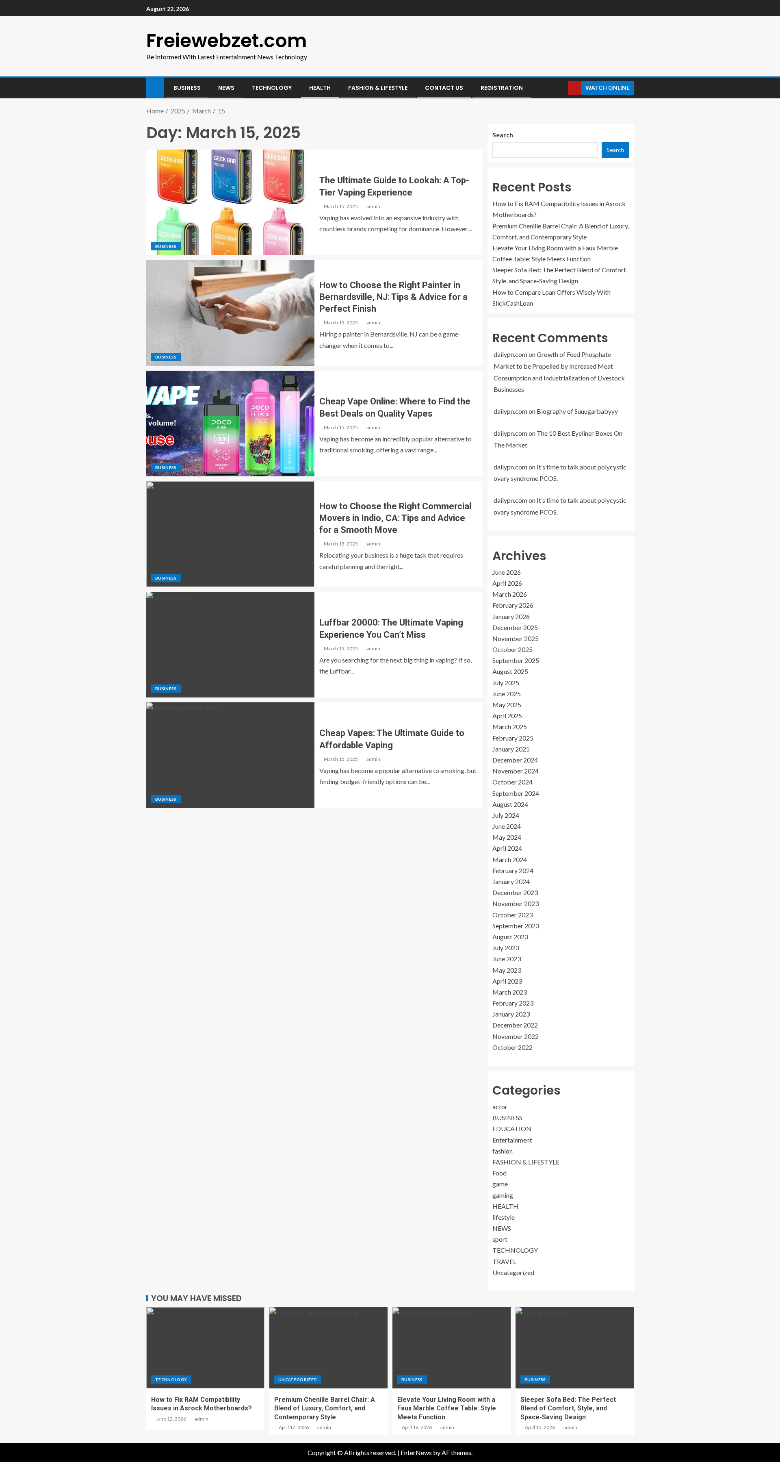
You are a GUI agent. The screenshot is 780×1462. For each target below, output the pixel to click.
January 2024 (511, 881)
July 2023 (505, 947)
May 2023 (506, 970)
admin (373, 206)
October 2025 (512, 649)
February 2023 (512, 1003)
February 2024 (512, 870)
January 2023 (511, 1014)
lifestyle (503, 1217)
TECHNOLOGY (272, 88)
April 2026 (507, 583)
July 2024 (505, 815)
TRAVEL (504, 1261)
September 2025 (515, 660)
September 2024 (515, 793)
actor (499, 1106)
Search (502, 135)
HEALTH (320, 88)
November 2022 (515, 1036)
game (500, 1184)
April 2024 (507, 848)
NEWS (226, 88)
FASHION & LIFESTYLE (377, 88)
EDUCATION (511, 1128)
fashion (502, 1151)
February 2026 (512, 605)
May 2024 (506, 837)
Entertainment (512, 1140)
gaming (502, 1195)
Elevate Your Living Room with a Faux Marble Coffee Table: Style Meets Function (446, 1408)
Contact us (444, 88)
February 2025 (512, 738)
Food (499, 1173)
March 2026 (509, 594)
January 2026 (511, 616)
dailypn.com (510, 354)
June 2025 (506, 693)
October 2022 (512, 1047)
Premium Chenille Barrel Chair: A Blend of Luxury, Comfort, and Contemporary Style (324, 1408)
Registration (502, 88)
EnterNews (416, 1452)
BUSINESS (187, 88)
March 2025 (509, 726)
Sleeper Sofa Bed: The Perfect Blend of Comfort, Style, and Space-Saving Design (568, 1408)
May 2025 (506, 704)
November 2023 (515, 903)
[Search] (561, 88)
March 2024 (509, 859)
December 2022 (515, 1025)
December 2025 (515, 627)
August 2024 (510, 804)
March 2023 (509, 992)
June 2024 (506, 826)
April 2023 (507, 981)
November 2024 (515, 771)
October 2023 (512, 915)
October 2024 (512, 782)
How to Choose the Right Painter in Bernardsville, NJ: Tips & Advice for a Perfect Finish (393, 297)
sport (499, 1239)
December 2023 (515, 892)
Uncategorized (513, 1272)
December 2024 (515, 760)
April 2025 (507, 715)
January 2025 (511, 749)
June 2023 (506, 958)
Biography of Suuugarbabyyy (577, 411)
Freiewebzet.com (226, 41)
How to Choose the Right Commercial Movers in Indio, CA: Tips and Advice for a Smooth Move (395, 518)
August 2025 (510, 671)
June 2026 (506, 572)
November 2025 (515, 638)
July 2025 (505, 682)
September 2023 (515, 926)
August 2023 (510, 937)
